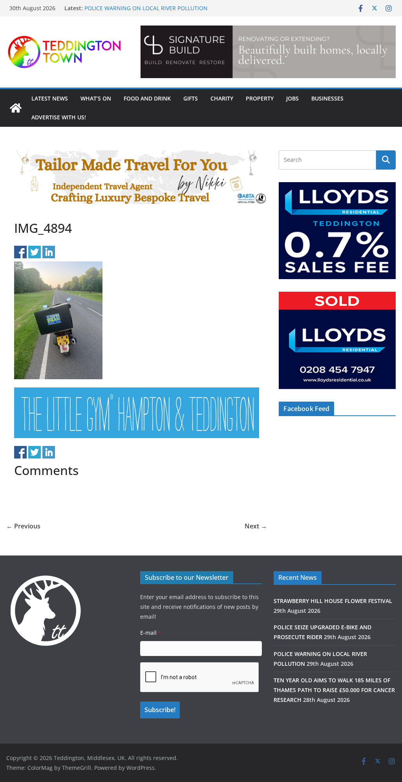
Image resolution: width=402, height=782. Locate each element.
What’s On (95, 98)
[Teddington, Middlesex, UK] (15, 108)
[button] (268, 52)
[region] (268, 52)
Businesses (327, 98)
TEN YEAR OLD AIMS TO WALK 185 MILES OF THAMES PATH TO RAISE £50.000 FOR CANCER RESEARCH (334, 689)
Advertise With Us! (58, 117)
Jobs (292, 98)
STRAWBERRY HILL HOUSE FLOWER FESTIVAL (333, 601)
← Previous (23, 526)
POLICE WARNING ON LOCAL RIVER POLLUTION (146, 8)
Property (260, 98)
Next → (256, 526)
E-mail (150, 632)
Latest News (49, 98)
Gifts (190, 98)
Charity (221, 98)
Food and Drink (147, 98)
